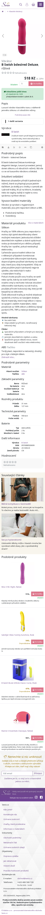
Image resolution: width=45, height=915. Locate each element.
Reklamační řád (10, 842)
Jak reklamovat (10, 861)
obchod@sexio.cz (24, 878)
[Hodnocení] (19, 147)
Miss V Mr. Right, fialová (11, 587)
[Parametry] (14, 147)
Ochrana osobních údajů (14, 847)
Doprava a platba (11, 856)
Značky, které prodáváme (14, 824)
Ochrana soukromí (12, 819)
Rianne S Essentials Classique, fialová (17, 731)
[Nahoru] (42, 147)
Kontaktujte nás (10, 814)
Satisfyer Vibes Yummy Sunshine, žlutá (18, 635)
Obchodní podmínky (12, 837)
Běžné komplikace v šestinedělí (16, 504)
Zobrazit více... (8, 357)
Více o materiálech (36, 223)
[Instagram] (36, 797)
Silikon (24, 371)
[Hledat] (21, 5)
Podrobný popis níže (22, 115)
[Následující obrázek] (42, 36)
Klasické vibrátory (15, 11)
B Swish (15, 131)
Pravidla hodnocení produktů (16, 870)
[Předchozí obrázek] (3, 36)
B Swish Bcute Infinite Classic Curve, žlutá (19, 683)
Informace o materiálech (14, 829)
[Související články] (25, 147)
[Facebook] (41, 797)
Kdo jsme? (8, 809)
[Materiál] (8, 147)
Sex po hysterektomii (11, 539)
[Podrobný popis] (3, 147)
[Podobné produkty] (31, 147)
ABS (23, 374)
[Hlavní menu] (41, 4)
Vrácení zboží (9, 865)
